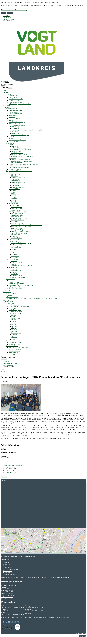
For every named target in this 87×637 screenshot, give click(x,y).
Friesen (13, 320)
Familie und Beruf (16, 275)
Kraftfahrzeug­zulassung (18, 213)
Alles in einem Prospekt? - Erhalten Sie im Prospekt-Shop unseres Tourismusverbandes (31, 298)
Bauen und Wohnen (14, 189)
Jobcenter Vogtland (14, 282)
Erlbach (13, 316)
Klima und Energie (16, 208)
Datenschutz (7, 566)
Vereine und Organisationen (17, 311)
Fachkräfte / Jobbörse (15, 344)
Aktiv (12, 252)
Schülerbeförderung (17, 238)
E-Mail (2, 595)
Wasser (13, 197)
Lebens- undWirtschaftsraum (8, 301)
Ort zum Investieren (12, 346)
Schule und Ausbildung (15, 228)
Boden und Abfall (16, 210)
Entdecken (9, 295)
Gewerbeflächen (16, 270)
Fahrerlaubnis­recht (16, 215)
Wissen (13, 249)
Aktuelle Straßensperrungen (17, 122)
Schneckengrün (16, 333)
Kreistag (8, 94)
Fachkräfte (14, 274)
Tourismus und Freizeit (15, 248)
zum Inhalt (6, 16)
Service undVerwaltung (6, 106)
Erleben (13, 251)
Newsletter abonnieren (9, 574)
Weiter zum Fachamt (9, 472)
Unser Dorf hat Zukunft (15, 313)
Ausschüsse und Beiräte (16, 99)
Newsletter (12, 138)
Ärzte (10, 280)
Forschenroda (15, 318)
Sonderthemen (10, 279)
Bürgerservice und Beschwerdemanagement (19, 171)
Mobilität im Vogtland (15, 310)
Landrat (11, 145)
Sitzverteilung (13, 97)
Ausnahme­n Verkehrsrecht (19, 218)
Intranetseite (82, 636)
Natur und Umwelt (14, 203)
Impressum (6, 564)
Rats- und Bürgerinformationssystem (20, 104)
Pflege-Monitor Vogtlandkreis (17, 140)
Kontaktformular (8, 567)
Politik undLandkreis (6, 91)
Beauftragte (14, 146)
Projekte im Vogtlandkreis (16, 284)
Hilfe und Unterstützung (18, 182)
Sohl (12, 336)
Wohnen (13, 194)
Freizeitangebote (16, 181)
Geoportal (11, 120)
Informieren (14, 257)
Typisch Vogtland (14, 259)
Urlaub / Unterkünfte (12, 297)
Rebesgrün (14, 329)
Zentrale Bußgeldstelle (17, 220)
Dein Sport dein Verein (15, 288)
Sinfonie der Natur (16, 262)
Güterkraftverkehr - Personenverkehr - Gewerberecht (26, 225)
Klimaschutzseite (81, 633)
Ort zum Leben (10, 303)
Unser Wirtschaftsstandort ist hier (18, 347)
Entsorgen (14, 199)
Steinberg (14, 338)
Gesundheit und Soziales (16, 239)
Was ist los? (14, 176)
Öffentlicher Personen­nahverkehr (21, 226)
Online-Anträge (13, 115)
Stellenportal (12, 158)
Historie (13, 264)
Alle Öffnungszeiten (30, 613)
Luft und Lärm (15, 200)
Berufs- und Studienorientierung (20, 231)
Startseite (6, 362)
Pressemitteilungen (14, 112)
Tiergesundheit (15, 246)
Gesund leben (15, 241)
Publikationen (15, 128)
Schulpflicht (14, 236)
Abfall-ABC (14, 131)
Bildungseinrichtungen (17, 230)
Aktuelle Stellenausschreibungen (20, 159)
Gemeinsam (15, 256)
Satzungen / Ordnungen (16, 102)
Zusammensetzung (14, 95)
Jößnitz (13, 321)
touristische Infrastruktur (18, 277)
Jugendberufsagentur (17, 187)
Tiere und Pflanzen (16, 207)
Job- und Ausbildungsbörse (19, 233)
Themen (8, 172)
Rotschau (14, 331)
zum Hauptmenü (8, 17)
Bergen (13, 315)
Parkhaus (11, 136)
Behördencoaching (14, 351)
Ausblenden (3, 12)
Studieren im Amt (16, 163)
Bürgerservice (7, 617)
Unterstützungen (16, 235)
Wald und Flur (15, 205)
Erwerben (14, 190)
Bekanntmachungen (15, 169)
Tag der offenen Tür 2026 (16, 141)
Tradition (14, 261)
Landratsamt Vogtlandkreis (9, 585)
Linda (13, 323)
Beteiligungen (13, 166)
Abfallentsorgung (14, 127)
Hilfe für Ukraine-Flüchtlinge (17, 287)
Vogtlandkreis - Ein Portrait (16, 305)
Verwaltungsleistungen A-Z (16, 113)
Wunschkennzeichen (15, 123)
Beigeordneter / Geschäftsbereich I (21, 149)
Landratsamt (10, 143)
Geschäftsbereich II (17, 151)
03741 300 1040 (10, 467)
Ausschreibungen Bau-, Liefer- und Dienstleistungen (24, 164)
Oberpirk (13, 328)
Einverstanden (10, 12)
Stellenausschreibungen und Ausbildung (18, 178)
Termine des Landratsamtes (17, 125)
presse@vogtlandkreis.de (12, 465)
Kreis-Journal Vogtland (15, 110)
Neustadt (14, 326)
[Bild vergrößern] (21, 410)
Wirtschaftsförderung (15, 349)
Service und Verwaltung (10, 363)
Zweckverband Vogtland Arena (20, 167)
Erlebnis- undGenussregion (7, 291)
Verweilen (14, 254)
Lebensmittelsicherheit (18, 244)
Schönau (14, 334)
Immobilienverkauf (14, 118)
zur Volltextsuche (8, 21)
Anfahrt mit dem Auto (9, 470)
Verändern (14, 202)
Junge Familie (15, 184)
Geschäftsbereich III (17, 153)
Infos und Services (11, 109)
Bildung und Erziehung (15, 342)
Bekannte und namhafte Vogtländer (21, 266)
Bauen (13, 192)
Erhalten (13, 195)
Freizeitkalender (13, 308)
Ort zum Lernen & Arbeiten (14, 341)
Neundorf (14, 324)
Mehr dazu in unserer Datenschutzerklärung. (14, 10)
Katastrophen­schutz (17, 223)
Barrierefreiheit (7, 571)
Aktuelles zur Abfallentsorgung (20, 135)
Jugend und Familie (14, 174)
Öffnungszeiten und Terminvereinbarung (21, 156)
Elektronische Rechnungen (11, 569)
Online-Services (15, 133)
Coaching (14, 269)
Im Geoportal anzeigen (7, 590)
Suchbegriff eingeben (7, 84)
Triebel (13, 339)
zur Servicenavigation (9, 19)
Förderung (14, 272)
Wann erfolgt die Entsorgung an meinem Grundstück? (27, 130)
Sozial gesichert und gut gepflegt (21, 243)
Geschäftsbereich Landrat (19, 154)
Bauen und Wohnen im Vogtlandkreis (19, 306)
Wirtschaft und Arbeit (15, 267)
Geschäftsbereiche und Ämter (17, 148)
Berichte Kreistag (14, 100)
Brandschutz (15, 221)
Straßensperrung (16, 217)
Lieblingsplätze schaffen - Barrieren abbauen (22, 285)
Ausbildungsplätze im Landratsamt (21, 161)
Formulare (12, 117)
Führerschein (15, 185)
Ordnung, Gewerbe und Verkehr (18, 212)
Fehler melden (7, 572)
